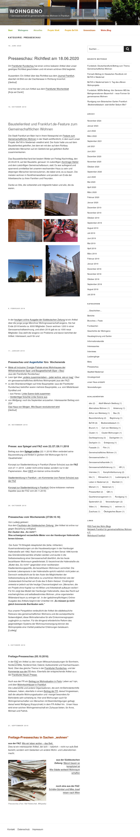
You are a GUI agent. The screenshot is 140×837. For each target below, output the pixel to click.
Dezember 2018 (94, 268)
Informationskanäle (95, 341)
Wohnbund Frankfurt (96, 535)
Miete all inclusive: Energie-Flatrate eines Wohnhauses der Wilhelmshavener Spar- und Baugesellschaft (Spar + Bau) (36, 369)
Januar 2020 (92, 202)
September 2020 (94, 171)
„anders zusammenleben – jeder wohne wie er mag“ (48, 377)
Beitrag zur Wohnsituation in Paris (45, 681)
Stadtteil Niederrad (95, 371)
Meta (89, 361)
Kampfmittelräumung (113, 472)
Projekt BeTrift (71, 30)
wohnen (120, 506)
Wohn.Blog (106, 30)
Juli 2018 (91, 294)
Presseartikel (96, 491)
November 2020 (94, 161)
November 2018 (94, 274)
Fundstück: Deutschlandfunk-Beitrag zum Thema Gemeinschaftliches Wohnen (108, 67)
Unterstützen (89, 30)
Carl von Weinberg (111, 427)
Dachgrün (94, 442)
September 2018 (94, 284)
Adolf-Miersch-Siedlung (110, 403)
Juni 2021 (91, 151)
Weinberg (106, 506)
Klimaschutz (105, 477)
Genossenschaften (98, 457)
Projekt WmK (53, 30)
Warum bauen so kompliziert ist (71, 764)
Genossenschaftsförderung (102, 467)
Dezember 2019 (94, 207)
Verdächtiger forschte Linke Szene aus (28, 396)
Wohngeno (23, 30)
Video (93, 506)
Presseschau (93, 366)
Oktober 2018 (93, 279)
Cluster (93, 432)
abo (92, 403)
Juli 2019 (91, 233)
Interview (94, 472)
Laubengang (122, 477)
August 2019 (92, 228)
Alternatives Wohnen (99, 408)
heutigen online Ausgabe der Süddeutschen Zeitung (39, 319)
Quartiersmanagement (100, 496)
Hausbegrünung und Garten (99, 336)
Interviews (91, 351)
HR (122, 467)
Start (10, 30)
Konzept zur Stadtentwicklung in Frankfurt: (28, 487)
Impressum (37, 829)
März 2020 (92, 192)
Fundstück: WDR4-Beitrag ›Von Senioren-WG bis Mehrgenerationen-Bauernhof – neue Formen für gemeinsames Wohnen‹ (108, 93)
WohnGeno (26, 10)
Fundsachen (92, 325)
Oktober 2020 (93, 166)
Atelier (75, 161)
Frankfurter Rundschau (23, 65)
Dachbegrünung (97, 437)
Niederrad (108, 486)
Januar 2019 (92, 263)
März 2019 (92, 253)
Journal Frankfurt (66, 75)
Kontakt (11, 829)
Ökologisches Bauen (114, 511)
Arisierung (119, 408)
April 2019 (91, 248)
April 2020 (91, 187)
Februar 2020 (93, 197)
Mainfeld (117, 482)
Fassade (94, 447)
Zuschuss (94, 511)
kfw (92, 477)
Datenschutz (24, 829)
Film (106, 447)
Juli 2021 (91, 146)
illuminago (67, 161)
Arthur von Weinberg (99, 413)
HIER (30, 471)
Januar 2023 (92, 125)
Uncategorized (93, 377)
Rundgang (121, 496)
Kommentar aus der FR (19, 671)
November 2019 (94, 212)
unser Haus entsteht (96, 382)
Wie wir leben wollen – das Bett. (37, 743)
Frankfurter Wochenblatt (57, 88)
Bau (116, 413)
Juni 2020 (91, 176)
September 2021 (94, 141)
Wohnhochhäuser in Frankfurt (31, 684)
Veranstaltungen (94, 387)
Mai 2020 (91, 182)
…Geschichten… (94, 310)
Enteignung (110, 442)
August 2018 (92, 289)
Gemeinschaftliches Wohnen (103, 452)
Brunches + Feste (95, 320)
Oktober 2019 (93, 217)
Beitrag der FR (51, 691)
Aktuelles (37, 30)
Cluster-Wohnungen (112, 432)
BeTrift (93, 423)
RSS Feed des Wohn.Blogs (99, 526)
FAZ (16, 661)
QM (110, 491)
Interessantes (93, 346)
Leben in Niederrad (99, 482)
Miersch (94, 486)
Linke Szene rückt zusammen (36, 393)
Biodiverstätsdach (110, 423)
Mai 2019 (91, 243)
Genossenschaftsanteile (101, 462)
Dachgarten (115, 437)
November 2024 (94, 120)
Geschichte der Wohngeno (98, 331)
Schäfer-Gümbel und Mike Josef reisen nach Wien (64, 791)
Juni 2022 (91, 130)
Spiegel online (32, 451)
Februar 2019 (93, 258)
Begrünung (116, 418)
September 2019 (94, 222)
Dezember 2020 (94, 156)
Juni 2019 (91, 238)
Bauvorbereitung (97, 418)
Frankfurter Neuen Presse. (24, 674)
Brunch (93, 427)
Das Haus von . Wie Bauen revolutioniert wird (34, 406)
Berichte (90, 315)
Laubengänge (93, 356)
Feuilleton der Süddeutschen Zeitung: (35, 525)
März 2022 (92, 136)
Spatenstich (95, 501)
